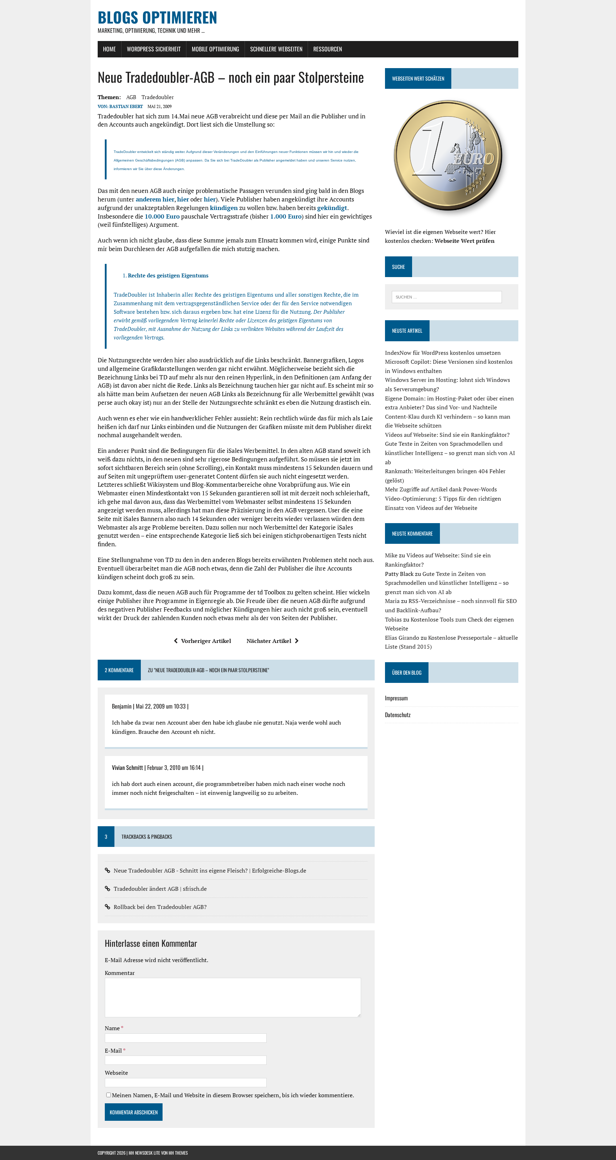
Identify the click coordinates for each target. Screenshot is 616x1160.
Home (109, 49)
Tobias (393, 619)
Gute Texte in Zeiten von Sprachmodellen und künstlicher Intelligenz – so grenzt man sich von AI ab (450, 453)
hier (168, 199)
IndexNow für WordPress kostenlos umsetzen (443, 353)
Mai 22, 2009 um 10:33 (161, 706)
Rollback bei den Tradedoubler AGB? (160, 907)
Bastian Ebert (126, 106)
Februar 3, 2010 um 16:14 (174, 767)
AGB (131, 97)
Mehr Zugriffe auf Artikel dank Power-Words (441, 489)
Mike (391, 555)
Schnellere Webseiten (276, 49)
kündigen (224, 208)
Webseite (116, 1073)
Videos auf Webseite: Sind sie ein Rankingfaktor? (447, 435)
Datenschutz (398, 714)
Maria (392, 601)
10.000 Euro (162, 216)
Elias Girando (402, 638)
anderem (148, 199)
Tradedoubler (158, 97)
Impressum (396, 698)
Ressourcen (327, 49)
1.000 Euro (286, 216)
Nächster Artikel (269, 641)
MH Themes (178, 1153)
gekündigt (332, 208)
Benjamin (122, 706)
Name (113, 1028)
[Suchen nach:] (447, 296)
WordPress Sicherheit (154, 49)
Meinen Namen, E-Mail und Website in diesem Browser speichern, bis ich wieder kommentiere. (233, 1095)
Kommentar (120, 973)
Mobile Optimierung (215, 49)
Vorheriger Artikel (206, 641)
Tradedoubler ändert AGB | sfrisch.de (160, 889)
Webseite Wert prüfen (464, 241)
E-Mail (114, 1050)
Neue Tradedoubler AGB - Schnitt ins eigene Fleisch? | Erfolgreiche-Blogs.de (210, 870)
